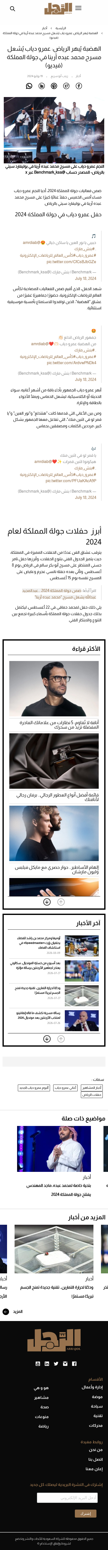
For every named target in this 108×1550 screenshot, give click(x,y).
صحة (44, 1407)
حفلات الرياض (91, 1095)
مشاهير (41, 1397)
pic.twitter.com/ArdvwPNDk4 (71, 363)
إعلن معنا (94, 1469)
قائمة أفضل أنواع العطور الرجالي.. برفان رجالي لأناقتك (57, 797)
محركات (96, 1425)
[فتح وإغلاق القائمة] (78, 8)
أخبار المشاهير (91, 1088)
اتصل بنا (95, 1459)
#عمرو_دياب (86, 255)
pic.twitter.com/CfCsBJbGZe (71, 262)
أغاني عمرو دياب (65, 1088)
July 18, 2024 (85, 278)
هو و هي (41, 1388)
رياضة (43, 1426)
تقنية (98, 1416)
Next (47, 902)
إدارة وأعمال (92, 1387)
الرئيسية (61, 28)
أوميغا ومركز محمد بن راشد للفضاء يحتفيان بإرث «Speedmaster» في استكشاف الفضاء (38, 942)
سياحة (97, 1406)
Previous (61, 902)
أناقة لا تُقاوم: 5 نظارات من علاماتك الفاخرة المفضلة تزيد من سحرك (59, 725)
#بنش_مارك (84, 249)
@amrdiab (31, 242)
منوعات (42, 1417)
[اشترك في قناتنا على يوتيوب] (38, 1363)
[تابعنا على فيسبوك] (74, 1363)
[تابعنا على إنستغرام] (65, 1363)
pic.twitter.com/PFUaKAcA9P (71, 481)
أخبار (44, 28)
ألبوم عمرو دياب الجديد (33, 1088)
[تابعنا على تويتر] (56, 1363)
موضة (97, 1397)
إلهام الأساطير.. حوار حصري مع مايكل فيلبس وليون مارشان (57, 869)
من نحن (96, 1449)
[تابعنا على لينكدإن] (47, 1363)
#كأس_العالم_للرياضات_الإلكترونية (48, 255)
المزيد (17, 1311)
